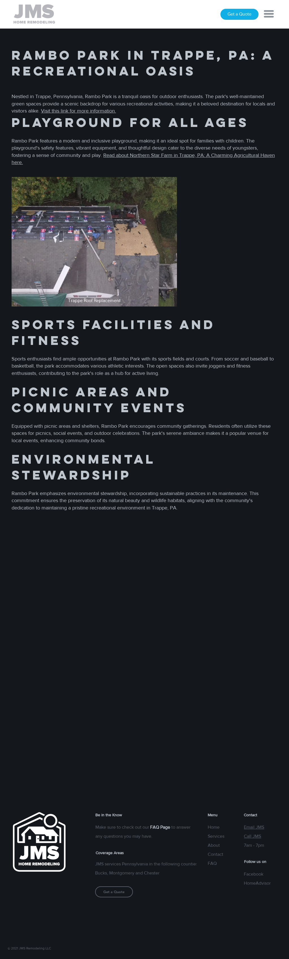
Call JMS (252, 836)
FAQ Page (160, 827)
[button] (269, 14)
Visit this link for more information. (78, 111)
